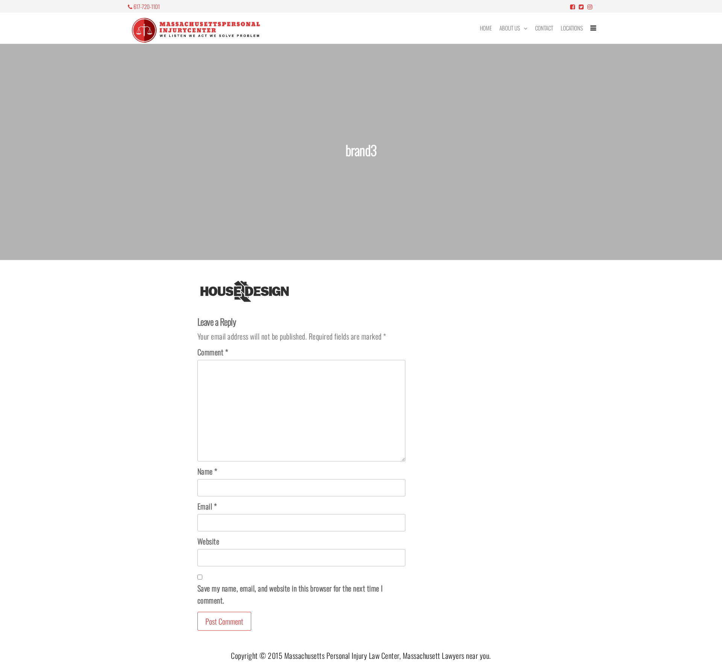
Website (208, 541)
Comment (212, 352)
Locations (572, 28)
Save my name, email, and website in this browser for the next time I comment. (290, 594)
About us (509, 28)
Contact (544, 28)
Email (207, 506)
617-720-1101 (146, 6)
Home (486, 28)
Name (207, 471)
